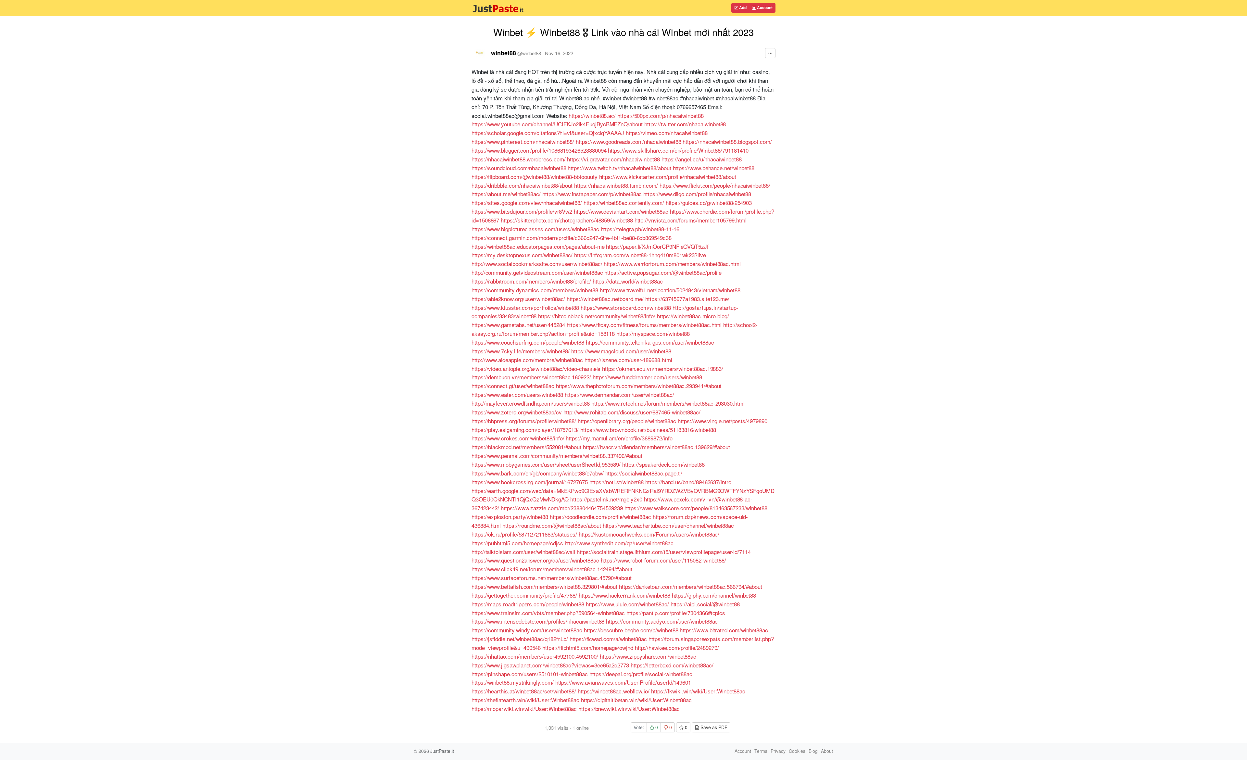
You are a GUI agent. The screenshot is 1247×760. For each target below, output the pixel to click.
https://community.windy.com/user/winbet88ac (527, 630)
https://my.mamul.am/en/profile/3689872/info (619, 438)
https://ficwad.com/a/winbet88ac (608, 639)
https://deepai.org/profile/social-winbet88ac (640, 674)
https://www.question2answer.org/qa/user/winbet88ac (535, 560)
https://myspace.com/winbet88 (653, 333)
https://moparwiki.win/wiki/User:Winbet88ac (524, 708)
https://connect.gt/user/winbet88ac (513, 386)
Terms (760, 751)
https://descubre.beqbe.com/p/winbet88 (631, 630)
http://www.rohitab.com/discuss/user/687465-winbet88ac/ (631, 412)
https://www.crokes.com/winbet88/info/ (518, 438)
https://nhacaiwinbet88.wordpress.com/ (518, 159)
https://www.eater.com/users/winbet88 (517, 394)
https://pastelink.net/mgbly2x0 (606, 499)
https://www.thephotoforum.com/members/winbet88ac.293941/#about (639, 386)
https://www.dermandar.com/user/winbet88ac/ (619, 394)
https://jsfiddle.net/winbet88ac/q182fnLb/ (520, 639)
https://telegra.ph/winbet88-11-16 (640, 229)
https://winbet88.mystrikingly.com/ (513, 682)
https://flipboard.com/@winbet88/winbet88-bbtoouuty (535, 176)
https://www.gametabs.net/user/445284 (518, 325)
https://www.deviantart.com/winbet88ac (621, 211)
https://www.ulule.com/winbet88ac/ (627, 604)
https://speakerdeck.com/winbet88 (663, 464)
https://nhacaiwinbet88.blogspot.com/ (727, 141)
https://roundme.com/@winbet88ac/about (551, 525)
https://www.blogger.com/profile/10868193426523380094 (539, 150)
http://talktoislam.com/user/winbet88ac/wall (523, 552)
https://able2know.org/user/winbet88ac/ (518, 299)
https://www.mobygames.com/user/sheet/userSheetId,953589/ (546, 464)
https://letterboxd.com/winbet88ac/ (672, 665)
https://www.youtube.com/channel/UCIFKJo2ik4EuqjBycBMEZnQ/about (557, 124)
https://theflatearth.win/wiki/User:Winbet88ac (525, 700)
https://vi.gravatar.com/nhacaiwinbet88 (613, 159)
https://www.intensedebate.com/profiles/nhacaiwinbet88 (538, 621)
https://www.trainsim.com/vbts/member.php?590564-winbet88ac (548, 613)
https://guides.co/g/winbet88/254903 (709, 202)
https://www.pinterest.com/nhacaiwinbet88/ (523, 141)
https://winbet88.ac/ (592, 115)
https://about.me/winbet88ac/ (506, 194)
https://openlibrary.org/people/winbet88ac (627, 421)
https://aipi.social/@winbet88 (705, 604)
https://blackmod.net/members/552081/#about (526, 447)
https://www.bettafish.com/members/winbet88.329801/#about (544, 586)
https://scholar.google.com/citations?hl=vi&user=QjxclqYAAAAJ (548, 133)
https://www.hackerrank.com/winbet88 (624, 595)
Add (742, 7)
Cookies (797, 751)
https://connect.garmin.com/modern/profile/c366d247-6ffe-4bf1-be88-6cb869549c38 (572, 238)
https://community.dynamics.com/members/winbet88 (535, 290)
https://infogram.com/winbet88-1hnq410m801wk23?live (640, 255)
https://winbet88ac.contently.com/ (624, 202)
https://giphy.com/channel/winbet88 (714, 595)
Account (764, 7)
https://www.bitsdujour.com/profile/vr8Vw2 (522, 211)
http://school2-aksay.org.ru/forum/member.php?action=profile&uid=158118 (615, 329)
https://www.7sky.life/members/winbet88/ (521, 351)
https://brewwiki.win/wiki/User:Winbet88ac (629, 708)
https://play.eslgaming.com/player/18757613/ (525, 429)
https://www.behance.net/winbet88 (714, 168)
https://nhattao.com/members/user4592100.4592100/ (535, 656)
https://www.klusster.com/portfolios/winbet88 (525, 307)
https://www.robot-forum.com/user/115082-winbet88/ (663, 560)
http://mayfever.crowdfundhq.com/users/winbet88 (531, 403)
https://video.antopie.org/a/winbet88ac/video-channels (536, 368)
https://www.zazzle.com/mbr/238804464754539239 (562, 508)
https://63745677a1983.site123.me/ (687, 299)
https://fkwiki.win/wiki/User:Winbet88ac (698, 691)
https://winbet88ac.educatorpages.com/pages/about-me (538, 246)
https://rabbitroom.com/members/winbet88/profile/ (531, 281)
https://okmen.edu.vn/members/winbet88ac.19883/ (662, 368)
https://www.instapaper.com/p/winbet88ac (592, 194)
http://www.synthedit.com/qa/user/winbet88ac (619, 543)
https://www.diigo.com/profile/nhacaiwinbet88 (697, 194)
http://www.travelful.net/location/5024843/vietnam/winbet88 (670, 290)
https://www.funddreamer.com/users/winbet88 (647, 377)
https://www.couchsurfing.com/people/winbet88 (528, 342)
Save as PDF (713, 727)
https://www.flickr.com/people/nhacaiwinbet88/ (715, 185)
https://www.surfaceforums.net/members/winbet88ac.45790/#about (552, 578)
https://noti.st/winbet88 (616, 482)
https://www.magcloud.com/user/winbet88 (621, 351)
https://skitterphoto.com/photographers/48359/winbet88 (567, 220)
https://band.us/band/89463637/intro (688, 482)
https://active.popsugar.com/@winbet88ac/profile (663, 272)
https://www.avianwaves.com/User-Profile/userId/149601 (623, 682)
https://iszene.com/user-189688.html (628, 360)
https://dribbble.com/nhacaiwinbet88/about (522, 185)
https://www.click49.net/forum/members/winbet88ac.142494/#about (552, 569)
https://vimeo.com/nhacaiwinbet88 (667, 133)
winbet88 (503, 53)
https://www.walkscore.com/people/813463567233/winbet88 (695, 508)
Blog (813, 751)
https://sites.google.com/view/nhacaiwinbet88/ (527, 202)
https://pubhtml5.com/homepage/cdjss (517, 543)
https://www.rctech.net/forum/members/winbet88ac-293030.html (668, 403)
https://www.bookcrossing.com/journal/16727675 (530, 482)
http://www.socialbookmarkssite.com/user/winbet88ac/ (537, 264)
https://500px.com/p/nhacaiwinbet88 (660, 115)
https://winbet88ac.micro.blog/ (693, 316)
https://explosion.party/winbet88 (510, 517)
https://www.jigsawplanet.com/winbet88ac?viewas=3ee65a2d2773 (550, 665)
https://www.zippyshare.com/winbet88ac (648, 656)
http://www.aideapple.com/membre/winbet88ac (527, 360)
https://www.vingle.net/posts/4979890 (722, 421)
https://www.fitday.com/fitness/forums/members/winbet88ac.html (644, 325)
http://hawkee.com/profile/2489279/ (677, 647)
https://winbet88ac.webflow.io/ (613, 691)
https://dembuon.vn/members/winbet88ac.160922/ (531, 377)
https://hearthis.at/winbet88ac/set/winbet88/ (524, 691)
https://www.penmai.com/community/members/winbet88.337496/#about (557, 455)
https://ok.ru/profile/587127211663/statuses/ (524, 534)
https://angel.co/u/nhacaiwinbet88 (701, 159)
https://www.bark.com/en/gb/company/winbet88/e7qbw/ (538, 473)
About (827, 751)
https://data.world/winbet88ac (628, 281)
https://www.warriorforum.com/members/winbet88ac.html (672, 264)
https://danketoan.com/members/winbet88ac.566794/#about (690, 586)
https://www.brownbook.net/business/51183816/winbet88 (648, 429)
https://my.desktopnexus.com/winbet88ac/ (522, 255)
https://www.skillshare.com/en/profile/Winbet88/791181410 (678, 150)
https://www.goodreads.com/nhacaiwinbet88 (628, 141)
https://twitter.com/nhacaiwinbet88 (685, 124)
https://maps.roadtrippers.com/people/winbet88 (528, 604)
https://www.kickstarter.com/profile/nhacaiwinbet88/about (667, 176)
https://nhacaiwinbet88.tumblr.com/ (616, 185)
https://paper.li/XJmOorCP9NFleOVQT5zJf (657, 246)
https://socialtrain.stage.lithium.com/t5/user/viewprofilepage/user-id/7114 (664, 552)
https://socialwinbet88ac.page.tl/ (644, 473)
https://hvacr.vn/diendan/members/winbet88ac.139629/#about (656, 447)
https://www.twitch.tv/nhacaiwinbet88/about (619, 168)
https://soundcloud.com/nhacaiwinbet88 (519, 168)
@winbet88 (529, 53)
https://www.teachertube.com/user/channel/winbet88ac (668, 525)
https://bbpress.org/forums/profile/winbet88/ (524, 421)
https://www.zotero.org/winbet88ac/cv (517, 412)
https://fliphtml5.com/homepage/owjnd (587, 647)
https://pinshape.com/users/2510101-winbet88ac (530, 674)
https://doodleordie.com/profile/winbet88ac (600, 517)
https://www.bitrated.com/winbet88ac (724, 630)
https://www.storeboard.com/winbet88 (626, 307)
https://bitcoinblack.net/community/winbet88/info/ (596, 316)
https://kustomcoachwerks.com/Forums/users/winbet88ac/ (649, 534)
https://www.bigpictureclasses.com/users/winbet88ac (535, 229)
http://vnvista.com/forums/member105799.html (691, 220)
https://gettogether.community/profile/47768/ (524, 595)
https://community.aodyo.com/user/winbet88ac (662, 621)
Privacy (778, 751)
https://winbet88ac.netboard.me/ (605, 299)
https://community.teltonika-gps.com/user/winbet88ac (650, 342)
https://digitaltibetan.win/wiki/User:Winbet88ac (636, 700)
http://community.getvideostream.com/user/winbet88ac (537, 272)
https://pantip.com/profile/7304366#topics (675, 613)
